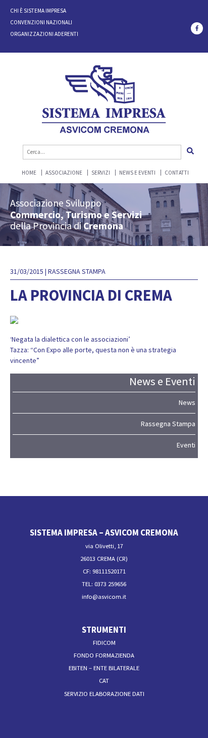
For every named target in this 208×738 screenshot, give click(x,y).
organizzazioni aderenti (44, 33)
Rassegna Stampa (168, 423)
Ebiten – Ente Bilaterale (104, 668)
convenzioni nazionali (41, 22)
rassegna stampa (77, 271)
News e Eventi (137, 173)
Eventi (186, 444)
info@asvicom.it (104, 596)
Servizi (100, 173)
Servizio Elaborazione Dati (104, 694)
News (187, 402)
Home (29, 173)
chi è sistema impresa (38, 10)
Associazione (63, 173)
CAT (104, 680)
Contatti (177, 173)
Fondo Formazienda (104, 655)
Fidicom (104, 642)
